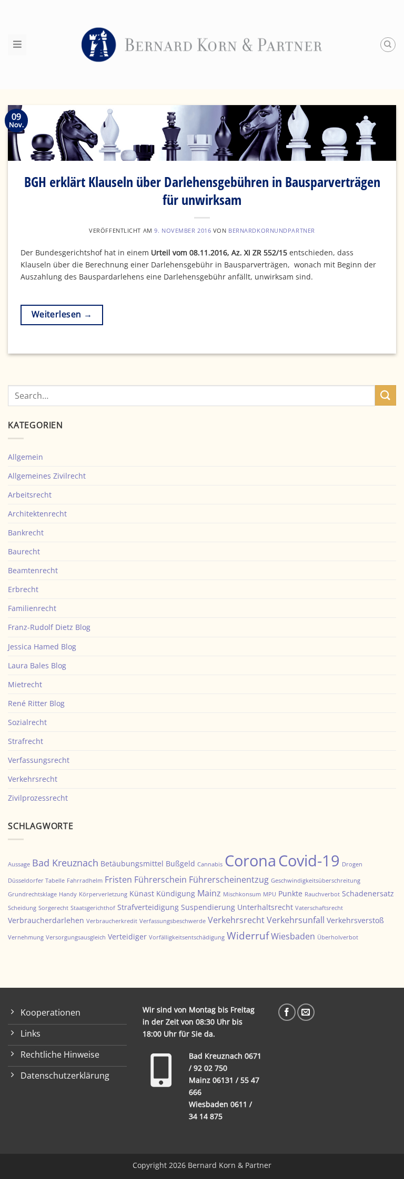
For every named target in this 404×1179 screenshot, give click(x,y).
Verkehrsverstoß (355, 920)
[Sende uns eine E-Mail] (306, 1012)
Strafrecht (25, 741)
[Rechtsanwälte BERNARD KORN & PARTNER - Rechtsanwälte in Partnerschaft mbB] (202, 44)
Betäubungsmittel (132, 863)
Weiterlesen (62, 314)
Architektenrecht (37, 514)
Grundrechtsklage (32, 894)
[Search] (388, 45)
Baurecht (24, 551)
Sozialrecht (27, 722)
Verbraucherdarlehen (46, 920)
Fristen (118, 879)
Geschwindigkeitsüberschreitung (315, 880)
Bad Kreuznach (65, 862)
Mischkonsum (242, 894)
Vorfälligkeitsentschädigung (187, 937)
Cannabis (210, 864)
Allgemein (25, 457)
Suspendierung (208, 907)
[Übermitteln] (385, 395)
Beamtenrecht (33, 570)
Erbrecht (23, 589)
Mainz (209, 893)
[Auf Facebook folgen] (287, 1012)
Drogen (352, 864)
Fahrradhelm (85, 880)
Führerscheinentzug (229, 879)
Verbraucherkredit (111, 921)
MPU (269, 894)
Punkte (290, 893)
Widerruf (248, 935)
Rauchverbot (322, 894)
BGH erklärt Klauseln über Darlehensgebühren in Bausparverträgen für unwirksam (202, 191)
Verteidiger (127, 937)
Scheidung (22, 908)
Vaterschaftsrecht (319, 908)
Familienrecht (32, 608)
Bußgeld (180, 863)
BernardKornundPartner (271, 230)
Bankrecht (26, 532)
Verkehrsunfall (296, 920)
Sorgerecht (53, 908)
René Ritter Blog (36, 703)
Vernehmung (26, 937)
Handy (68, 894)
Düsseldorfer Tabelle (36, 880)
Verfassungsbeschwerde (172, 921)
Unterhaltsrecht (265, 907)
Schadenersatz (368, 893)
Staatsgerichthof (92, 908)
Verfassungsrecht (38, 760)
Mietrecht (25, 684)
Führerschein (160, 879)
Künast (141, 893)
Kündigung (175, 893)
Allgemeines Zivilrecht (47, 476)
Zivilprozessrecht (38, 798)
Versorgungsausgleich (76, 937)
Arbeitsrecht (30, 495)
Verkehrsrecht (32, 779)
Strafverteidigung (148, 907)
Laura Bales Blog (37, 665)
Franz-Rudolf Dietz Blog (49, 627)
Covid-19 (309, 860)
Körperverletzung (103, 894)
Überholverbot (337, 937)
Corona (250, 860)
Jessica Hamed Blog (42, 646)
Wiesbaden (293, 936)
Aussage (19, 864)
